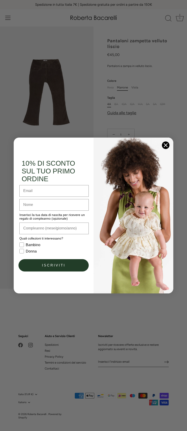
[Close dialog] (166, 145)
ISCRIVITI (53, 265)
